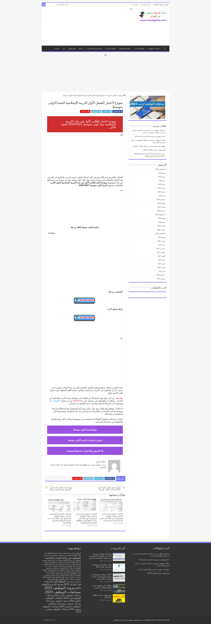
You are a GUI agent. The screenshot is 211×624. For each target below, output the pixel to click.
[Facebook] (65, 4)
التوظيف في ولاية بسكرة (73, 570)
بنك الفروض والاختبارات (95, 48)
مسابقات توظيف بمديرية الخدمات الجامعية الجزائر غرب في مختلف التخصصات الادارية (100, 556)
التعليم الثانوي (111, 48)
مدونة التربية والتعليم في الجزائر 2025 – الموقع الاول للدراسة (165, 48)
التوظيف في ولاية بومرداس (56, 570)
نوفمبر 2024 (161, 203)
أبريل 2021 (161, 264)
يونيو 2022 (161, 237)
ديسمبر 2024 (160, 199)
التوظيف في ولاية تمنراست (63, 571)
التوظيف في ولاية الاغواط (61, 553)
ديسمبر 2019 (160, 275)
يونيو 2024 (161, 222)
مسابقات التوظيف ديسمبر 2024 (64, 605)
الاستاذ (81, 48)
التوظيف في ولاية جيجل (52, 573)
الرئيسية (121, 95)
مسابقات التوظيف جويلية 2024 (69, 604)
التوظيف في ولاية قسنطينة (51, 577)
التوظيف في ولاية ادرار (74, 553)
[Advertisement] (88, 26)
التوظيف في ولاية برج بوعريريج (55, 568)
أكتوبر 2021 (161, 256)
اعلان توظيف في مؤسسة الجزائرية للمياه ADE (150, 136)
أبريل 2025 (161, 184)
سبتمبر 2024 (161, 211)
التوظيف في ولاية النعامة (55, 564)
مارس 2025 (161, 188)
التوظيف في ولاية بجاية (73, 568)
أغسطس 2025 (160, 169)
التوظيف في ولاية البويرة (64, 555)
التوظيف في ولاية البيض (49, 555)
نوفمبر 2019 (161, 279)
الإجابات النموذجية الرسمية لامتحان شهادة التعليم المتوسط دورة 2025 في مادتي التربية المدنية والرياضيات (111, 517)
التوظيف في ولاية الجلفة (72, 560)
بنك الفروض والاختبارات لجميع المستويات (85, 451)
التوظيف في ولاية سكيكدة (58, 575)
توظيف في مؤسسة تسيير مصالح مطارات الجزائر (149, 146)
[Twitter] (63, 4)
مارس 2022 (161, 241)
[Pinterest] (61, 4)
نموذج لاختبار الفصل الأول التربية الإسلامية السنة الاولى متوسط (108, 487)
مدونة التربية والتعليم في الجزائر (62, 177)
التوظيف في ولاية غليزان (67, 577)
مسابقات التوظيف (154, 48)
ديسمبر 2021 (160, 248)
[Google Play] (58, 4)
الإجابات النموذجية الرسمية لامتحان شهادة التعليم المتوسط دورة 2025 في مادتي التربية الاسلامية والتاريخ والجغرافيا (59, 518)
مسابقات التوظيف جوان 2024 (57, 601)
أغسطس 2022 (160, 233)
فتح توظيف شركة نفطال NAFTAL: (154, 150)
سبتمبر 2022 (161, 230)
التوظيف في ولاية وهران (73, 582)
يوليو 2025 (161, 173)
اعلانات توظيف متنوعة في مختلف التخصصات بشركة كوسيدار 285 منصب (101, 576)
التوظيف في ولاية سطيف (73, 575)
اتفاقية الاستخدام (145, 4)
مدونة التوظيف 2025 (59, 588)
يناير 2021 (162, 271)
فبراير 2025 (161, 192)
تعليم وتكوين (72, 48)
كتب (63, 48)
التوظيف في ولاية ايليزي (65, 566)
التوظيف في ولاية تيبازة (68, 573)
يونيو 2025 (161, 177)
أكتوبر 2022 (161, 226)
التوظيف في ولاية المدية (63, 562)
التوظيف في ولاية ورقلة (55, 579)
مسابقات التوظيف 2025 (63, 592)
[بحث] (43, 4)
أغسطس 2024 (160, 214)
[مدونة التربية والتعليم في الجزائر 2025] (153, 16)
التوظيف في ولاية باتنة (51, 566)
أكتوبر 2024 (161, 207)
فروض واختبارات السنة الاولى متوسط (85, 440)
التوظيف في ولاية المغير (69, 564)
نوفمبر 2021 (161, 252)
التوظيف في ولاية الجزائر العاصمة (63, 557)
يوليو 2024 (161, 218)
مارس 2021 (161, 267)
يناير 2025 (162, 196)
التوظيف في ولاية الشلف (55, 560)
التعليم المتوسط (125, 48)
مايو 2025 (162, 180)
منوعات (56, 48)
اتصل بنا (135, 4)
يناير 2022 (162, 245)
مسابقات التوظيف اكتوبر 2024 (67, 595)
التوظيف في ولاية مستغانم (73, 579)
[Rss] (67, 4)
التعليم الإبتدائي (139, 48)
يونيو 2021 (161, 260)
